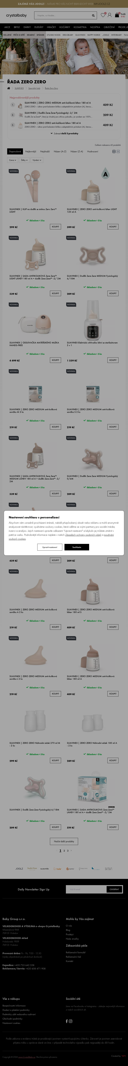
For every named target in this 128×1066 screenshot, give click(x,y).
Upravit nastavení (49, 547)
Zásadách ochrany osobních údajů (83, 535)
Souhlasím (76, 547)
